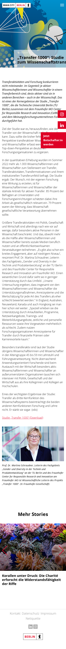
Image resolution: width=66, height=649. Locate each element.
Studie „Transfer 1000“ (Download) (22, 417)
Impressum (48, 613)
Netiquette (33, 618)
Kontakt (15, 613)
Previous (4, 550)
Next (61, 550)
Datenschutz (30, 613)
